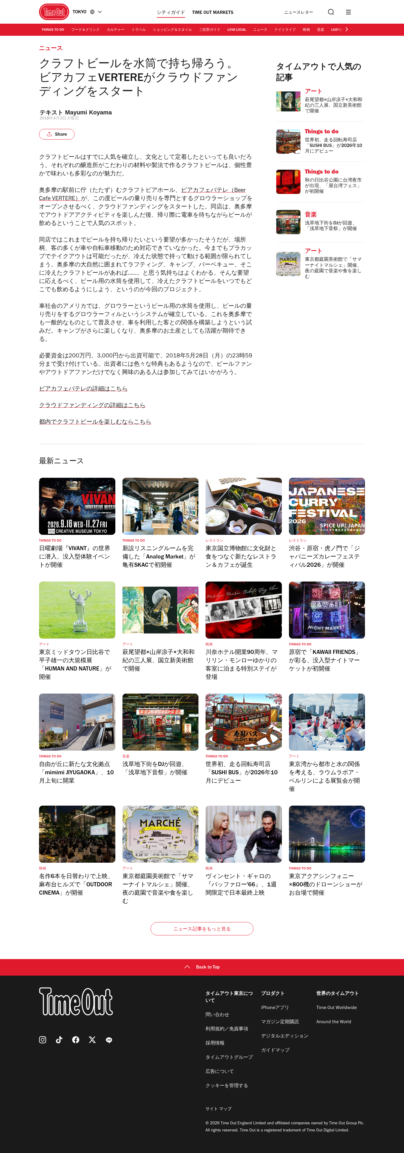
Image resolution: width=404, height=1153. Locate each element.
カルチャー (116, 30)
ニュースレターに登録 (298, 13)
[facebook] (75, 1039)
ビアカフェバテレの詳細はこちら (83, 390)
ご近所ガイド (209, 30)
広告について (220, 1072)
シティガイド (171, 13)
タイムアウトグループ (229, 1057)
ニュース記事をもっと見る (202, 929)
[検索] (330, 12)
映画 (306, 30)
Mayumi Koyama (88, 112)
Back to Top (208, 967)
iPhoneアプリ (275, 1008)
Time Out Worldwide (336, 1008)
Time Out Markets (212, 13)
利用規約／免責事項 (227, 1029)
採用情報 (215, 1043)
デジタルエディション (284, 1036)
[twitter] (92, 1039)
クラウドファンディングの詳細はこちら (92, 406)
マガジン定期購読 (280, 1022)
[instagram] (42, 1039)
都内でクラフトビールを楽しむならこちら (95, 423)
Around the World (333, 1022)
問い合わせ (217, 1015)
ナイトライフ (285, 30)
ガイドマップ (275, 1050)
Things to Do (53, 30)
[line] (108, 1039)
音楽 (320, 30)
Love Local (236, 30)
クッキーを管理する (227, 1086)
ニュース (260, 30)
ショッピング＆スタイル (172, 30)
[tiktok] (59, 1039)
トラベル (139, 30)
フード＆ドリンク (85, 30)
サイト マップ (219, 1109)
